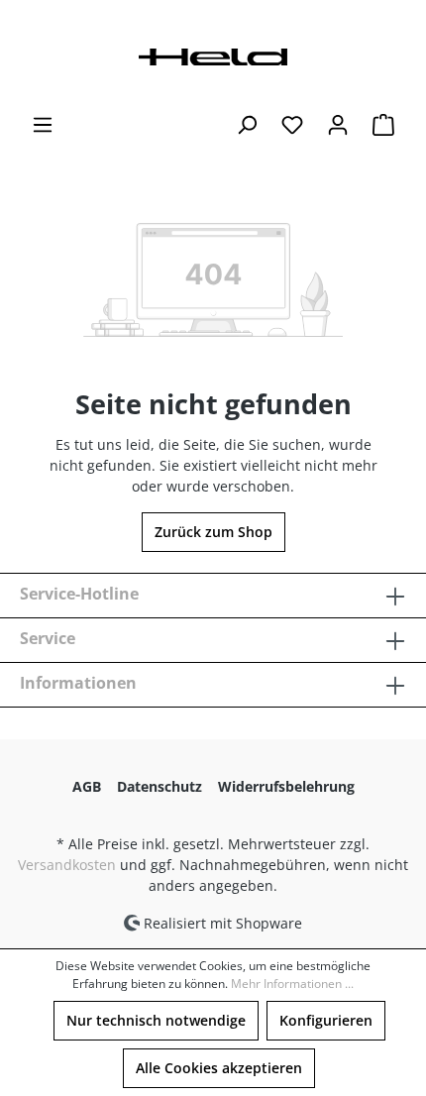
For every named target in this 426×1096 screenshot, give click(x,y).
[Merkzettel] (292, 125)
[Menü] (42, 125)
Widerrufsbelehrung (286, 786)
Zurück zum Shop (213, 531)
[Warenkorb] (383, 125)
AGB (86, 786)
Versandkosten (67, 864)
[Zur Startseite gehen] (213, 55)
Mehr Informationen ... (292, 983)
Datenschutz (159, 786)
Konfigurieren (326, 1020)
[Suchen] (246, 125)
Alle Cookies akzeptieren (219, 1067)
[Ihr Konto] (338, 125)
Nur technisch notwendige (156, 1020)
